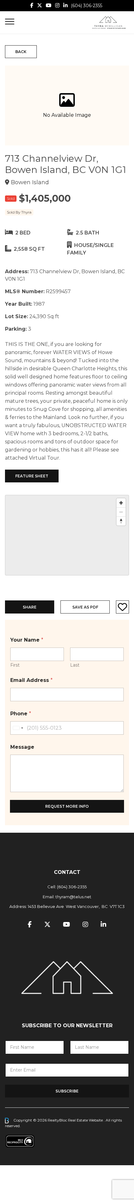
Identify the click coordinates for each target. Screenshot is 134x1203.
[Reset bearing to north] (121, 520)
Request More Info (67, 806)
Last (74, 665)
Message (22, 747)
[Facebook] (32, 5)
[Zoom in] (121, 502)
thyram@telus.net (73, 896)
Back (20, 51)
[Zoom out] (121, 511)
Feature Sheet (31, 476)
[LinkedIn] (65, 5)
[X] (39, 5)
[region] (67, 535)
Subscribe (67, 1091)
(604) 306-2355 (86, 5)
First (15, 665)
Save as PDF (85, 607)
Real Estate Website (86, 1120)
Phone (20, 714)
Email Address (31, 680)
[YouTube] (48, 5)
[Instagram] (57, 5)
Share (29, 607)
